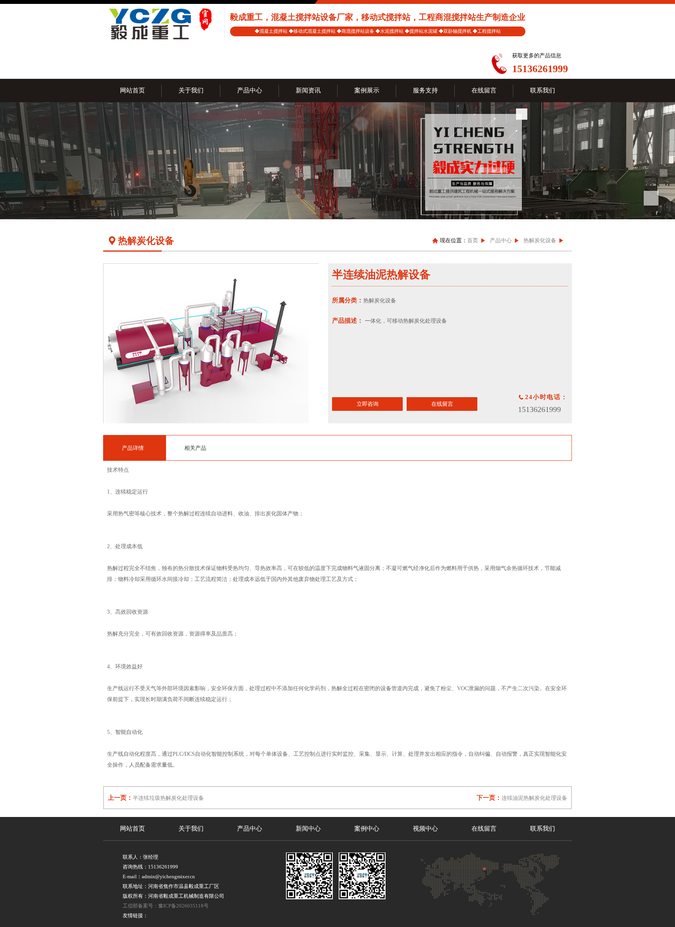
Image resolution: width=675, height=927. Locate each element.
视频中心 (425, 828)
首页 (472, 240)
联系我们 (542, 828)
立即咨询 (368, 404)
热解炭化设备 (539, 240)
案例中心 (366, 828)
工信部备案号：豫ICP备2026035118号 (166, 906)
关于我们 (191, 828)
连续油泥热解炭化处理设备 (534, 798)
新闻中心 (308, 828)
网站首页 (132, 828)
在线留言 (442, 404)
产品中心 (501, 240)
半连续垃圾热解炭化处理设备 (168, 798)
